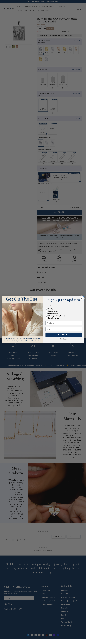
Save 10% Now (63, 335)
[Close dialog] (81, 298)
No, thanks (63, 339)
